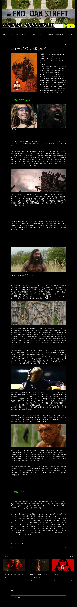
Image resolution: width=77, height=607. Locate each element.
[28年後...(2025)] (63, 565)
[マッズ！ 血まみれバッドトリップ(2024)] (14, 565)
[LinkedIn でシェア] (18, 543)
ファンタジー (32, 34)
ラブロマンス (50, 34)
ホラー (16, 34)
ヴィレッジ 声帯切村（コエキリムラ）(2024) (38, 576)
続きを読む (58, 34)
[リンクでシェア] (22, 543)
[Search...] (64, 26)
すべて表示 (71, 556)
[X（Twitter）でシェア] (15, 543)
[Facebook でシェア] (11, 543)
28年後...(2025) (58, 574)
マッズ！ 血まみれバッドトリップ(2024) (14, 576)
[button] (72, 34)
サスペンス (41, 34)
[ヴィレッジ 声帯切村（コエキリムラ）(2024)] (38, 565)
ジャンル (5, 34)
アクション (23, 34)
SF (11, 34)
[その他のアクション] (65, 44)
